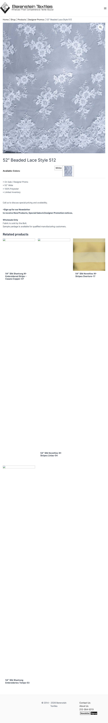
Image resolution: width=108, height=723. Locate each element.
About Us (83, 706)
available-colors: (11, 171)
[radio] (59, 168)
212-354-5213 (86, 709)
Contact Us (84, 703)
